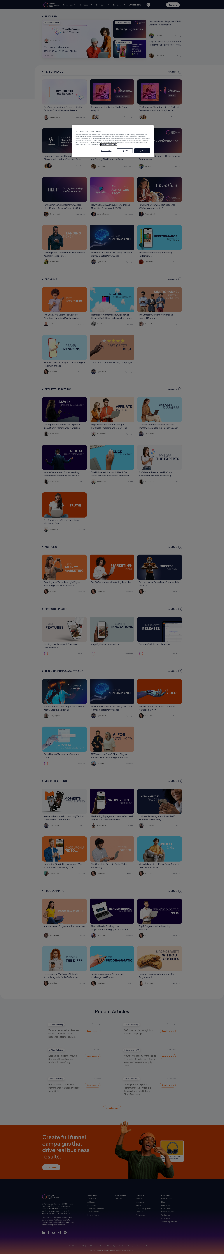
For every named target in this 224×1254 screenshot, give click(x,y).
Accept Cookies (142, 151)
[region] (113, 141)
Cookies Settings (106, 151)
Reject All (125, 151)
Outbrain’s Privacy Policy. (109, 144)
